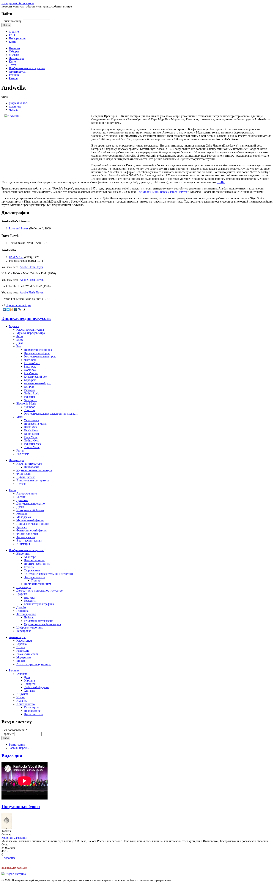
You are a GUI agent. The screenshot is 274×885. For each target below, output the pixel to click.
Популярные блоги (20, 806)
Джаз (19, 343)
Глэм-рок (29, 390)
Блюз (19, 339)
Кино (12, 61)
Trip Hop (29, 410)
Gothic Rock (31, 393)
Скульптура (23, 587)
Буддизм (21, 673)
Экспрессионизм (34, 577)
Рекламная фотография (38, 620)
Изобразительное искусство (26, 550)
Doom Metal (31, 433)
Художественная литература (34, 470)
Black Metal (31, 427)
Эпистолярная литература (32, 480)
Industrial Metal (33, 443)
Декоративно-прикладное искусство (39, 590)
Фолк (19, 336)
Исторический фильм (30, 510)
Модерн (21, 660)
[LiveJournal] (20, 309)
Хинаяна (29, 690)
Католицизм (32, 707)
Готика (20, 647)
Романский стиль (27, 654)
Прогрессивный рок (18, 305)
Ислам (20, 697)
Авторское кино (26, 493)
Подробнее (8, 857)
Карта (12, 41)
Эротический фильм (29, 540)
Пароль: (7, 733)
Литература (16, 58)
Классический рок (35, 376)
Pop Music (22, 453)
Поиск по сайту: (12, 21)
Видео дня (11, 755)
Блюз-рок (30, 366)
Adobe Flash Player (31, 267)
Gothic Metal (31, 440)
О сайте (14, 31)
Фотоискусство (26, 614)
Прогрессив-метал (35, 423)
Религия (14, 75)
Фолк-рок (30, 369)
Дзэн (27, 677)
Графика (21, 593)
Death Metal (31, 430)
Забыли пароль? (19, 747)
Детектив (22, 500)
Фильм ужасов (25, 537)
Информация (17, 38)
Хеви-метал (31, 420)
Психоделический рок (38, 349)
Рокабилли (31, 373)
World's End (16, 257)
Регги (20, 450)
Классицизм (24, 640)
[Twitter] (8, 309)
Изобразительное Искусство (27, 68)
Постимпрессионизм (37, 563)
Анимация (23, 543)
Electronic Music (26, 403)
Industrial (29, 396)
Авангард (30, 557)
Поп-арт (36, 580)
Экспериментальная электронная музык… (51, 413)
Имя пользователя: (14, 730)
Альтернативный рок (37, 383)
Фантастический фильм (31, 530)
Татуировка (23, 630)
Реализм (29, 567)
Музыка (14, 54)
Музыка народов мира (30, 333)
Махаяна (29, 680)
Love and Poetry (19, 228)
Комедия (21, 513)
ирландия (15, 106)
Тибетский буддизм (36, 687)
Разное (13, 78)
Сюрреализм (32, 570)
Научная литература (29, 463)
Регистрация (17, 744)
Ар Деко (29, 597)
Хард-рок (30, 380)
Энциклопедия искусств (26, 318)
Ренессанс (22, 650)
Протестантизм (33, 714)
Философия (23, 473)
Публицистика (25, 477)
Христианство (25, 704)
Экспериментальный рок (40, 356)
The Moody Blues (147, 191)
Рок (18, 346)
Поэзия (21, 483)
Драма (20, 506)
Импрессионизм (34, 560)
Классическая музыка (30, 329)
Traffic (221, 182)
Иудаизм (21, 700)
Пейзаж (29, 617)
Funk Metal (30, 437)
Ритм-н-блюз (32, 363)
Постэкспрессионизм (37, 583)
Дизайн (21, 607)
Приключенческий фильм (32, 523)
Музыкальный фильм (30, 520)
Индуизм (22, 694)
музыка (13, 109)
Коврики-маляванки (14, 837)
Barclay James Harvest (173, 191)
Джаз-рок (30, 359)
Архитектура (17, 71)
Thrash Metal (32, 447)
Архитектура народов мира (33, 664)
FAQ (12, 35)
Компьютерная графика (39, 604)
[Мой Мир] (16, 309)
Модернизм (23, 657)
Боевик (21, 496)
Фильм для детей (27, 533)
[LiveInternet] (24, 309)
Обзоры (14, 51)
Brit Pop (29, 386)
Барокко (21, 644)
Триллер (21, 527)
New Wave (30, 400)
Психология (31, 467)
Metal (19, 417)
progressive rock (18, 103)
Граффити (30, 600)
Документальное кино (30, 503)
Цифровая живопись (29, 627)
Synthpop (29, 406)
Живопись (23, 553)
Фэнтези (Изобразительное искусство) (48, 573)
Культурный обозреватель (17, 3)
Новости (14, 48)
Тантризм (30, 683)
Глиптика (22, 610)
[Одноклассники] (12, 309)
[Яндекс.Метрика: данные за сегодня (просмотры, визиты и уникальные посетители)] (13, 874)
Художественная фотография (42, 624)
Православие (32, 710)
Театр (12, 64)
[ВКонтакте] (4, 309)
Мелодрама (23, 517)
